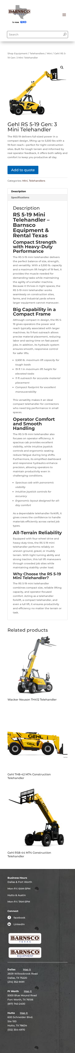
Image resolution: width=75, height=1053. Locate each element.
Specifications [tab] (20, 197)
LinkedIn (19, 924)
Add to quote (23, 170)
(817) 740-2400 (16, 1003)
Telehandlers (37, 53)
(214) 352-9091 (16, 981)
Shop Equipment (17, 53)
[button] (62, 67)
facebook (19, 917)
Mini (49, 53)
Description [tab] (18, 191)
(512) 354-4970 (16, 1029)
